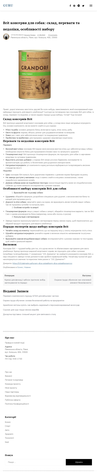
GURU (8, 5)
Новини (27, 267)
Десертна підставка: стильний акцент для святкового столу (29, 314)
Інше (7, 442)
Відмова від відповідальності (18, 396)
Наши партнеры (12, 392)
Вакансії (8, 376)
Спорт (7, 426)
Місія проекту (11, 388)
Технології (9, 438)
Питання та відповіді (14, 380)
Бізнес (20, 267)
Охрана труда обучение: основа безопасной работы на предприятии (33, 300)
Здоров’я (9, 434)
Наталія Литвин (29, 35)
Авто (7, 430)
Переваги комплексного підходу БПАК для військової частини (31, 296)
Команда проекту (13, 384)
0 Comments (52, 35)
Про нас (8, 372)
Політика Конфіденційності (17, 404)
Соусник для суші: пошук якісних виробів (21, 310)
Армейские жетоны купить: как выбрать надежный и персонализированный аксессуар (41, 305)
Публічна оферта (12, 400)
